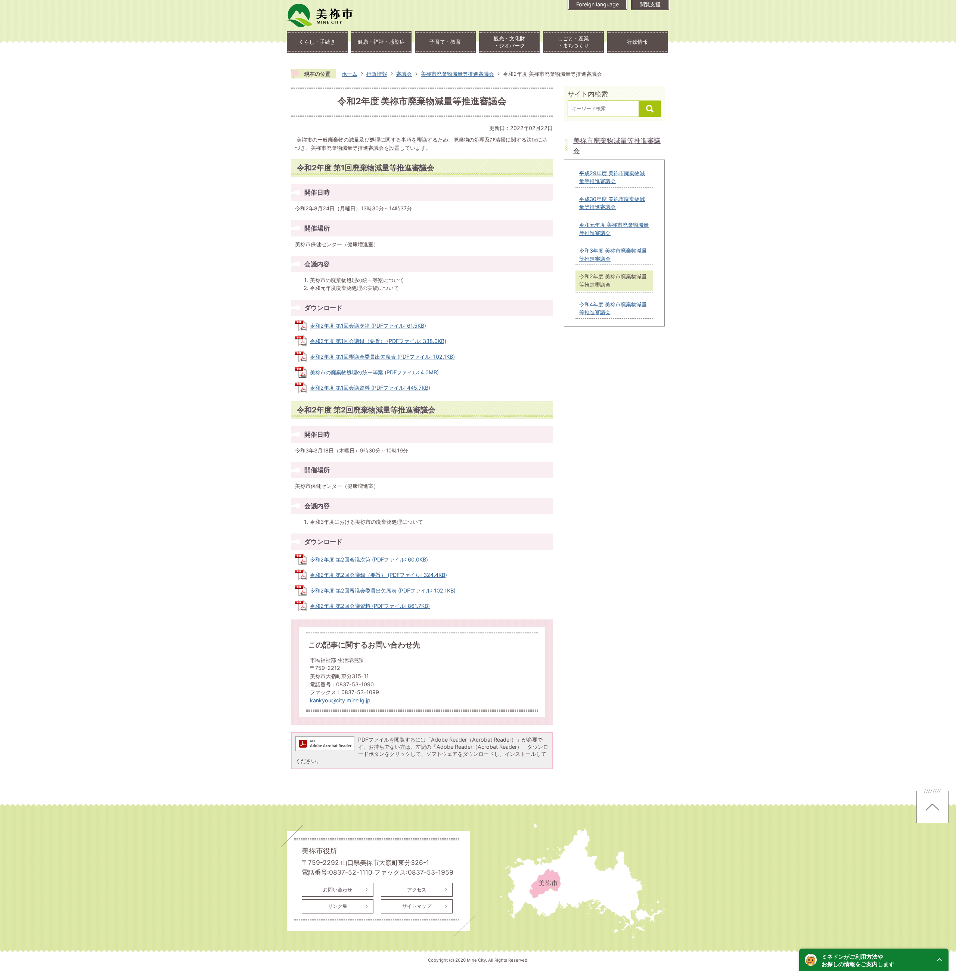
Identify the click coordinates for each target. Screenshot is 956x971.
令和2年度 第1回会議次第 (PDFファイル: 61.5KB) (368, 325)
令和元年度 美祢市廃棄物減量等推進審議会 (614, 229)
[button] (874, 960)
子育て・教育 (445, 41)
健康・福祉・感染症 (381, 41)
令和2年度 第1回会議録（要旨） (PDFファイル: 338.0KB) (378, 341)
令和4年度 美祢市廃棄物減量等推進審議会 (613, 308)
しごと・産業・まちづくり (573, 42)
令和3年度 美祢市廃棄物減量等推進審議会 (613, 254)
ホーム (349, 74)
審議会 (404, 74)
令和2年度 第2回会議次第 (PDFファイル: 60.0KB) (369, 559)
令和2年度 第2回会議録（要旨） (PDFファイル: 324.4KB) (378, 575)
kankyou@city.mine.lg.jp (340, 700)
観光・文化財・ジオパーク (509, 42)
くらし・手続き (317, 41)
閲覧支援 (650, 4)
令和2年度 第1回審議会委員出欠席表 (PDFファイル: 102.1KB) (382, 356)
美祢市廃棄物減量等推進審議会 (457, 74)
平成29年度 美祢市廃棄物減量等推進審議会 (612, 177)
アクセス (416, 890)
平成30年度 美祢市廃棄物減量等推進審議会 (612, 203)
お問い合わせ (337, 890)
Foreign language (597, 4)
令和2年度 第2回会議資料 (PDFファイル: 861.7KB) (370, 606)
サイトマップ (416, 906)
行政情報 (637, 41)
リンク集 (337, 906)
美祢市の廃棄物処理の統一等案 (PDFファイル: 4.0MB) (374, 372)
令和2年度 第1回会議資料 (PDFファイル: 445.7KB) (370, 387)
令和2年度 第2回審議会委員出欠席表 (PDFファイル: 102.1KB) (383, 590)
